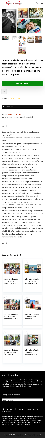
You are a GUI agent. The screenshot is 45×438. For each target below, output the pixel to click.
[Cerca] (37, 3)
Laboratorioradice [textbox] (22, 400)
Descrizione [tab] (8, 107)
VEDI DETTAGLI (22, 83)
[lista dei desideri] (42, 3)
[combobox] (22, 399)
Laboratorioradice (14, 98)
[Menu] (2, 3)
